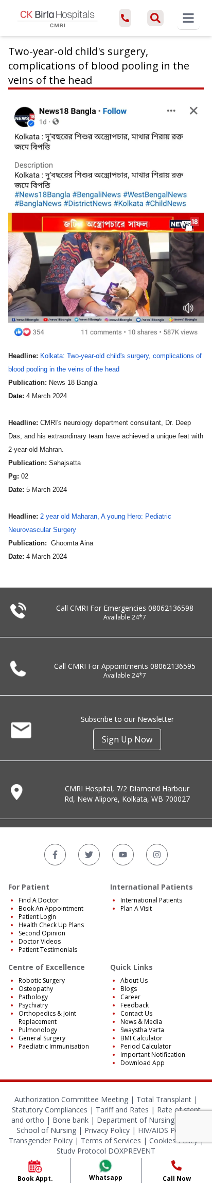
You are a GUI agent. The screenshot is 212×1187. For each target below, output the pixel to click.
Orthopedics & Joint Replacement (47, 1017)
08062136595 (173, 666)
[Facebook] (55, 854)
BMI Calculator (141, 1038)
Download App (142, 1062)
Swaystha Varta (142, 1029)
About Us (134, 980)
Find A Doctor (39, 900)
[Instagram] (157, 854)
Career (130, 997)
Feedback (134, 1005)
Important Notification (152, 1054)
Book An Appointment (51, 908)
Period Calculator (145, 1046)
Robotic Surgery (42, 980)
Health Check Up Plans (51, 924)
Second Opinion (42, 933)
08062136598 (170, 608)
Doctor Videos (40, 941)
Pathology (33, 997)
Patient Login (37, 916)
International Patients (151, 900)
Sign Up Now (127, 739)
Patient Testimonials (48, 949)
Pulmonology (38, 1029)
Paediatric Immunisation (54, 1046)
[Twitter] (89, 854)
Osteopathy (36, 988)
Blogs (128, 988)
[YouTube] (123, 854)
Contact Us (136, 1013)
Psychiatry (33, 1005)
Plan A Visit (136, 908)
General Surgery (42, 1038)
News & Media (141, 1021)
